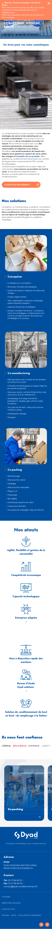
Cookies (6, 897)
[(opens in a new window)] (41, 925)
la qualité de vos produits (28, 156)
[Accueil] (26, 835)
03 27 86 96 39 (13, 883)
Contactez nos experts (17, 185)
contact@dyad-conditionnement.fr (21, 886)
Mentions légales (11, 903)
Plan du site (8, 909)
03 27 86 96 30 (13, 880)
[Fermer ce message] (49, 3)
